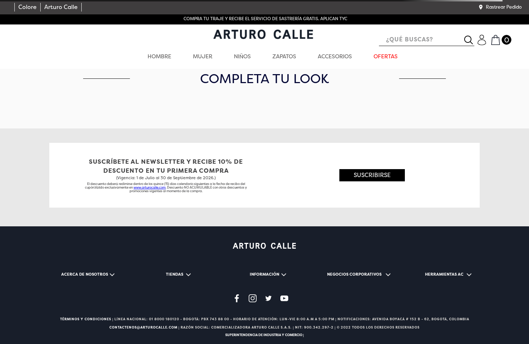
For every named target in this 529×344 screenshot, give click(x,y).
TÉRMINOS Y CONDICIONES (85, 319)
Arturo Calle (61, 7)
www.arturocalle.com (150, 187)
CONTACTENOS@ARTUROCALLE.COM (143, 327)
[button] (500, 7)
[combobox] (426, 40)
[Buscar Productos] (471, 40)
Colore (27, 7)
